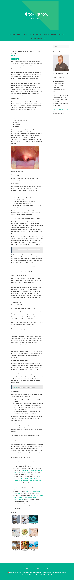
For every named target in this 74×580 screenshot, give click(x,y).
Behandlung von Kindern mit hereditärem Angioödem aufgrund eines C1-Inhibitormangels (28, 497)
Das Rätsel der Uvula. (21, 463)
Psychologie (14, 55)
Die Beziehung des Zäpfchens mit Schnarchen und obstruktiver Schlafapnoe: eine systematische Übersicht (28, 478)
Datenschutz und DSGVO (33, 568)
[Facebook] (13, 59)
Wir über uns (44, 568)
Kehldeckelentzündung (35, 486)
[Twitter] (17, 59)
